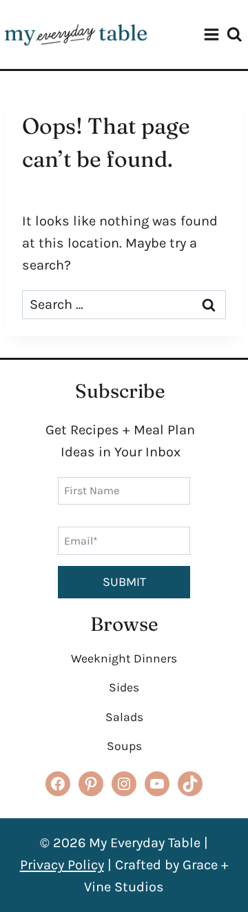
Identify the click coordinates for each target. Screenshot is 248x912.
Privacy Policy (62, 865)
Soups (124, 746)
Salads (124, 717)
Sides (124, 687)
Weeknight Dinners (124, 658)
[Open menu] (211, 34)
